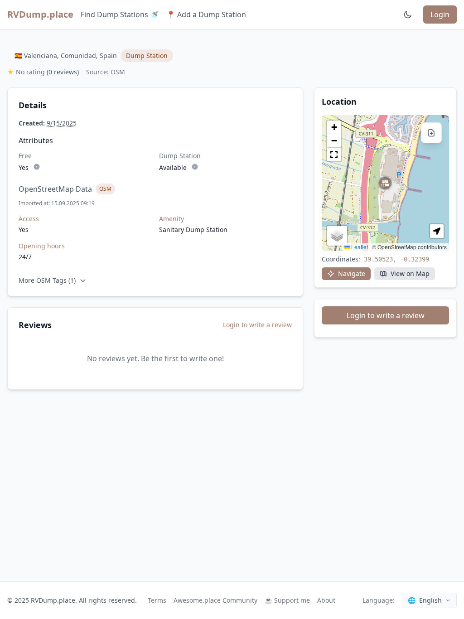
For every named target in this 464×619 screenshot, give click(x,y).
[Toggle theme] (408, 14)
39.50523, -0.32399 (396, 259)
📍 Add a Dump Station (206, 14)
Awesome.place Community (215, 600)
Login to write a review (257, 324)
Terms (157, 600)
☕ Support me (287, 600)
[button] (385, 183)
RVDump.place (40, 14)
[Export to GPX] (431, 132)
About (326, 600)
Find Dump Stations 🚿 (120, 14)
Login (440, 14)
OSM (105, 189)
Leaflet (359, 247)
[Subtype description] (36, 166)
